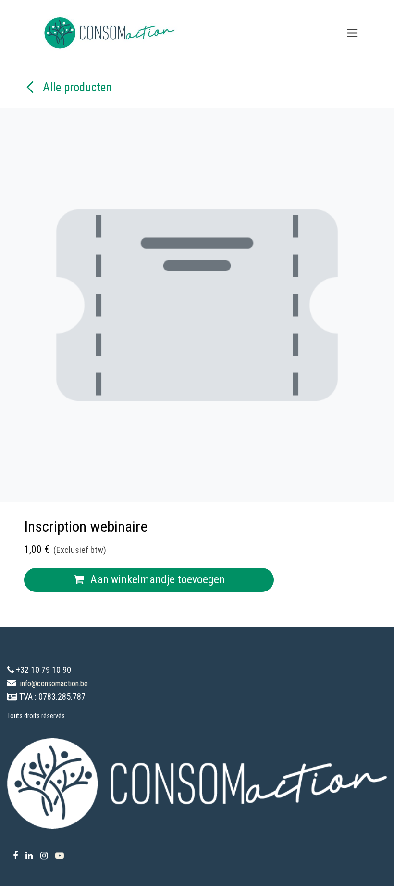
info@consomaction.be (54, 683)
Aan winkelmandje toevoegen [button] (156, 579)
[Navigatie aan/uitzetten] (352, 33)
